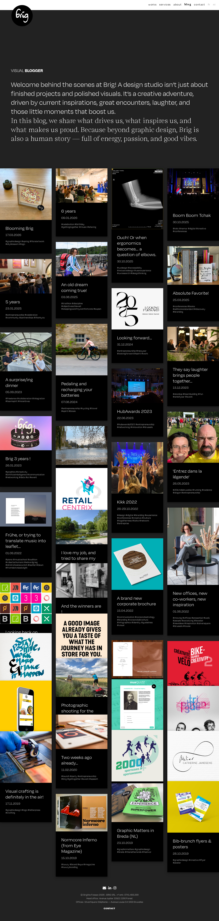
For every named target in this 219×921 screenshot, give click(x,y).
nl (214, 4)
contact (199, 4)
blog (187, 4)
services (165, 4)
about (177, 4)
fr (209, 4)
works (152, 4)
